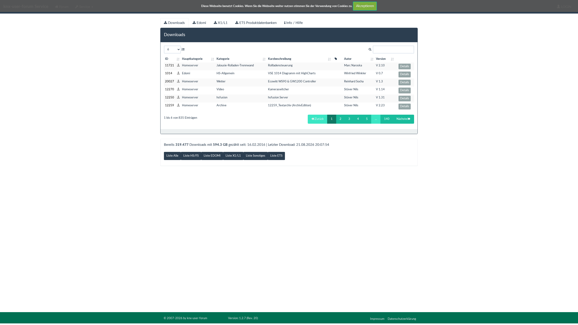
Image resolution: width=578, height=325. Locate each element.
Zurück (319, 119)
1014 (168, 73)
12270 (169, 89)
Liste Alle (172, 155)
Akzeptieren (365, 6)
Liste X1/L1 (233, 155)
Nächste (402, 119)
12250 (169, 97)
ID (166, 59)
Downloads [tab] (176, 23)
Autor (348, 59)
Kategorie (223, 59)
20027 (169, 81)
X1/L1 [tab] (222, 23)
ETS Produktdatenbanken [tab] (257, 23)
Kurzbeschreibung (279, 59)
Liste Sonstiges (255, 155)
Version (381, 59)
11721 (169, 65)
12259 (169, 105)
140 (386, 119)
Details (404, 66)
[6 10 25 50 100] (174, 49)
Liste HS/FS (191, 155)
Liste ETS (276, 155)
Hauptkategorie (192, 59)
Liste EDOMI (212, 155)
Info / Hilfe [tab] (294, 23)
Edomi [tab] (201, 23)
